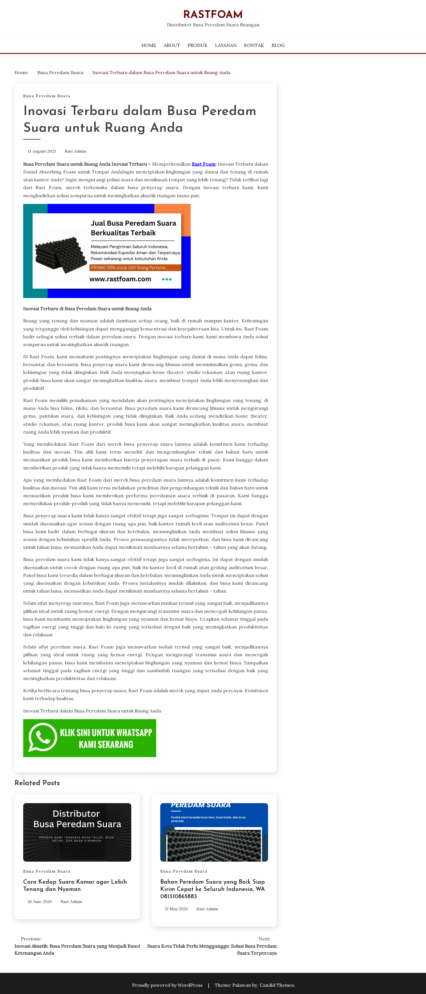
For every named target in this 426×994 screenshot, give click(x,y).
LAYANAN (226, 45)
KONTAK (254, 45)
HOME (148, 45)
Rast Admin (75, 151)
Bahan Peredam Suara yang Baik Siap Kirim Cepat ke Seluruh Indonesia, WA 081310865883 (212, 889)
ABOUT (172, 45)
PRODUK (197, 45)
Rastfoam (213, 15)
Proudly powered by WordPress (168, 985)
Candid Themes (277, 985)
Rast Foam (204, 164)
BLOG (278, 45)
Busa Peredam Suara (46, 96)
